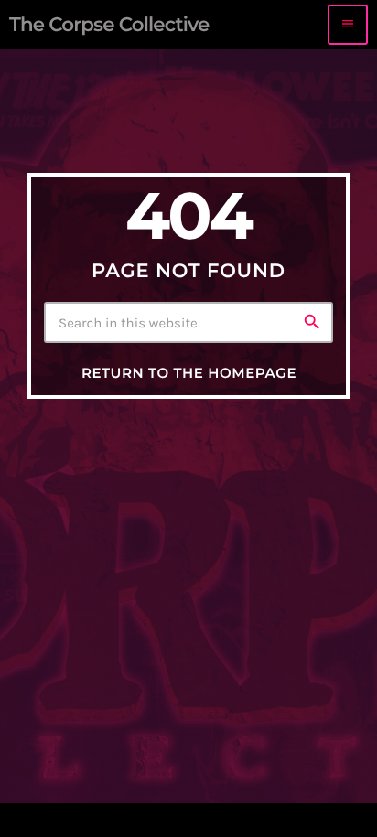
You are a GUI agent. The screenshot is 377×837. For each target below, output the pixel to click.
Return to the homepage (188, 372)
